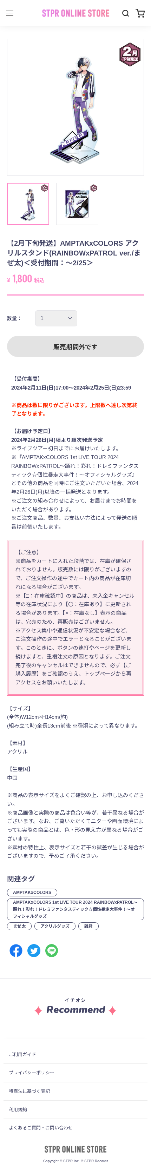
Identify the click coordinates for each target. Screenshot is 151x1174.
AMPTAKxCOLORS (32, 892)
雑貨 (88, 926)
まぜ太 (19, 926)
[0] (140, 13)
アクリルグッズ (55, 926)
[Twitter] (33, 950)
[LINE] (51, 950)
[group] (75, 107)
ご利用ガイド (22, 1054)
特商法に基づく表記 (29, 1091)
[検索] (125, 13)
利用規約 (18, 1109)
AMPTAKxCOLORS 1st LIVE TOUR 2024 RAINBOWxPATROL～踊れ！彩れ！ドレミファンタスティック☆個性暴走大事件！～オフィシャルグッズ (75, 909)
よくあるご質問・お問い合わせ (41, 1127)
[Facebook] (15, 950)
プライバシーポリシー (31, 1072)
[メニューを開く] (9, 13)
